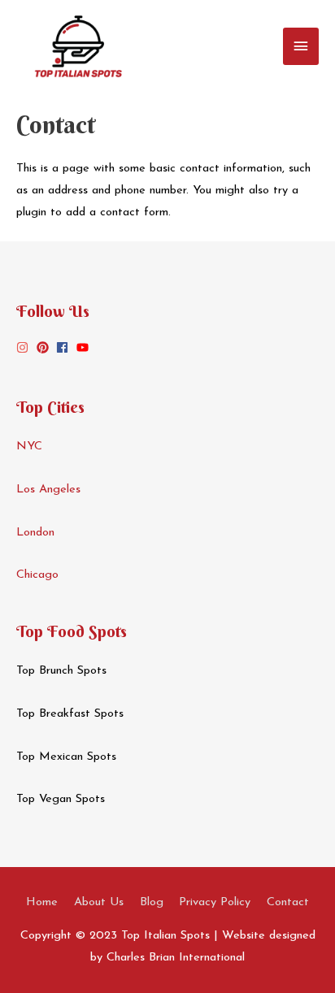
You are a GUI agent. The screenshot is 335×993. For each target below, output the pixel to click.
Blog (151, 902)
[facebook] (64, 347)
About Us (99, 902)
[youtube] (84, 347)
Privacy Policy (214, 902)
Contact (288, 902)
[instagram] (24, 347)
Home (42, 902)
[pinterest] (45, 347)
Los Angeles (48, 489)
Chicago (37, 575)
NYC (29, 446)
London (35, 533)
